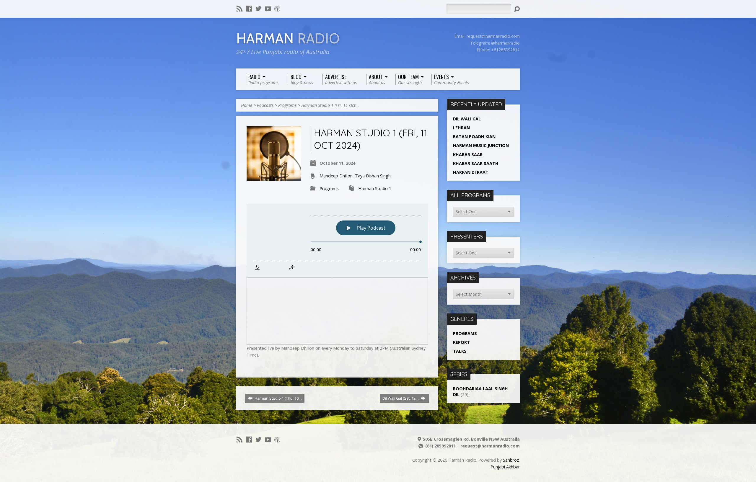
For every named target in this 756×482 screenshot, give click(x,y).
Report (461, 342)
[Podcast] (277, 9)
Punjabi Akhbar (505, 467)
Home (246, 105)
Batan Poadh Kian (474, 136)
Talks (460, 351)
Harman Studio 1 (374, 188)
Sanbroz (511, 460)
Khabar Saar (468, 154)
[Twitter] (258, 9)
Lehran (461, 127)
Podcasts (265, 105)
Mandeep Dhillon (336, 176)
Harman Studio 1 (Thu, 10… (278, 398)
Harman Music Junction (481, 145)
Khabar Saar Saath (475, 163)
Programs (287, 105)
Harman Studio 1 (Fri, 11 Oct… (330, 105)
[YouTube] (268, 9)
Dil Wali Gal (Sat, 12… (401, 398)
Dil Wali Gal (467, 119)
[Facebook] (249, 9)
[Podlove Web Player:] (337, 240)
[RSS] (239, 9)
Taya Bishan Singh (373, 176)
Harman (288, 38)
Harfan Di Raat (470, 172)
